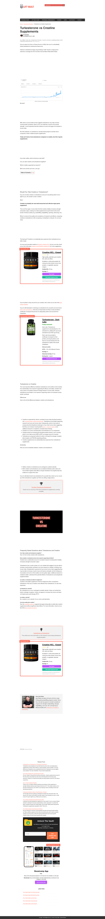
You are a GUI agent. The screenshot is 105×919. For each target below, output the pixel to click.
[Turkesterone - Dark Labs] (31, 328)
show (32, 172)
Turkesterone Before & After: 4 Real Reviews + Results (35, 792)
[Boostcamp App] (41, 857)
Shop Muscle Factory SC (51, 358)
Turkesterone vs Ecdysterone (41, 633)
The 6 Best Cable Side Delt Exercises (31, 895)
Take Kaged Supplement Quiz (51, 277)
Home (21, 24)
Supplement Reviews (28, 24)
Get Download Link (52, 835)
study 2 (49, 427)
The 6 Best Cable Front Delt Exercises (31, 892)
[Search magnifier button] (64, 5)
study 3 (53, 427)
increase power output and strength (34, 421)
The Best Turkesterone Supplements (41, 487)
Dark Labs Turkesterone (26, 309)
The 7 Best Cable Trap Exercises (30, 900)
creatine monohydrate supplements (40, 246)
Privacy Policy (57, 917)
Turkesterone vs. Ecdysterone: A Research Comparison (35, 764)
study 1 (44, 427)
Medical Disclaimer (63, 917)
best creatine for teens (31, 608)
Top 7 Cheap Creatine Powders (30, 782)
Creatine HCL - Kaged (51, 252)
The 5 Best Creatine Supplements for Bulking (32, 809)
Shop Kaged (51, 274)
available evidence (29, 604)
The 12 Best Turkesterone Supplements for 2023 (33, 799)
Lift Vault (28, 6)
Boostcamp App (41, 871)
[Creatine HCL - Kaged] (31, 261)
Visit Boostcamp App (41, 882)
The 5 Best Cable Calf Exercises (30, 903)
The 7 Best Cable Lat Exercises (30, 898)
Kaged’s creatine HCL (43, 244)
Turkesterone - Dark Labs (50, 320)
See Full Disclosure (36, 41)
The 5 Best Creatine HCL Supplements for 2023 (33, 773)
